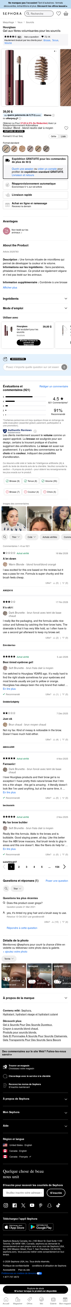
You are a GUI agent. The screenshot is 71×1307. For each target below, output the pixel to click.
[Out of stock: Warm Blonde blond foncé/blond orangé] (14, 149)
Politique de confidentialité (16, 1265)
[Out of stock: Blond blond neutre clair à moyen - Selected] (6, 149)
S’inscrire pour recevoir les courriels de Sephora (33, 1185)
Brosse (47, 40)
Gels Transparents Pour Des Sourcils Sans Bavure (32, 1040)
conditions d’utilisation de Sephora (49, 1265)
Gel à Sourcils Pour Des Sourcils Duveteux (27, 1024)
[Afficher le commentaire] (13, 518)
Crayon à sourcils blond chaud (20, 1028)
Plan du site (24, 1269)
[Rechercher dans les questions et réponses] (6, 888)
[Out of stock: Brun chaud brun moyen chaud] (38, 149)
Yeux (19, 22)
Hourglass (9, 27)
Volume (8, 42)
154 (57, 867)
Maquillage (8, 22)
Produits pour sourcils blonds (19, 1032)
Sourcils (30, 22)
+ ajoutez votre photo (15, 951)
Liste (63, 136)
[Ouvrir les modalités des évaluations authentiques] (35, 431)
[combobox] (39, 13)
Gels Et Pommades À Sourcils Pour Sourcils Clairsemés (35, 1036)
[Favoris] (58, 13)
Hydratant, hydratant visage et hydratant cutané (30, 1014)
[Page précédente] (4, 866)
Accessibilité (9, 1269)
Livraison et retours (23, 175)
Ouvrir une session (22, 168)
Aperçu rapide (8, 335)
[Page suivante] (64, 866)
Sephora (26, 1010)
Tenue (55, 40)
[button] (53, 115)
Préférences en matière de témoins (18, 1273)
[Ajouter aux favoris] (66, 128)
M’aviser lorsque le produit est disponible (35, 1290)
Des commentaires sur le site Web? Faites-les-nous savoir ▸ (34, 1052)
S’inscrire (56, 1193)
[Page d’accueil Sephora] (12, 13)
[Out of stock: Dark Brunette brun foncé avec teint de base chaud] (46, 149)
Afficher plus (10, 287)
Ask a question (31, 36)
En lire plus (9, 688)
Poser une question (57, 880)
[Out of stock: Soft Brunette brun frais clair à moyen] (30, 149)
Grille (53, 136)
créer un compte (47, 168)
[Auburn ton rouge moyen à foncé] (22, 149)
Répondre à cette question (22, 928)
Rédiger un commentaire (54, 386)
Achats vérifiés (50, 536)
